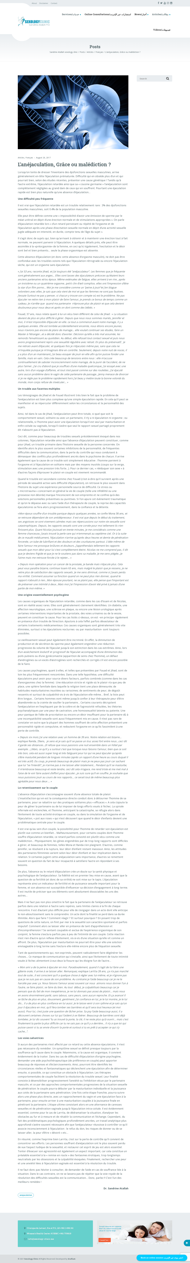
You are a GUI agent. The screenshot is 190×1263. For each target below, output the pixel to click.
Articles (21, 157)
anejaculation (26, 1195)
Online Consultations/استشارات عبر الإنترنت (108, 14)
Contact (54, 3)
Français (29, 157)
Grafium (71, 1259)
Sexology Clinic (31, 1259)
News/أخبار (140, 14)
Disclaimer (43, 3)
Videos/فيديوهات (161, 29)
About (34, 3)
